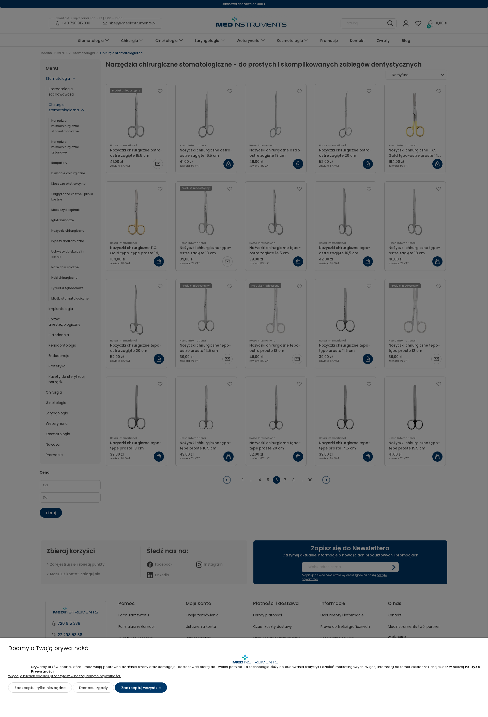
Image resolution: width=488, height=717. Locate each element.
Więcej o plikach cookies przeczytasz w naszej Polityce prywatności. (64, 676)
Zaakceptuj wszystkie (141, 687)
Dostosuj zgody (93, 687)
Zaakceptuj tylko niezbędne (40, 687)
